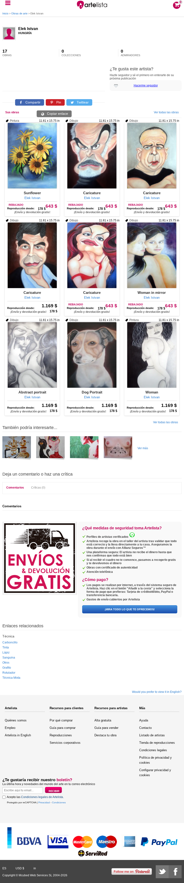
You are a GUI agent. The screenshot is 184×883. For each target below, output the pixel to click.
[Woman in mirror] (151, 255)
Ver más (143, 448)
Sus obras (12, 112)
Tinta (5, 647)
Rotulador (8, 672)
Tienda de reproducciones (157, 742)
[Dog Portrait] (91, 355)
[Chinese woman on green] (84, 449)
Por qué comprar (61, 720)
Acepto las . (35, 797)
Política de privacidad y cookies (155, 760)
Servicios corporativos (65, 742)
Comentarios (15, 487)
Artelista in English (18, 735)
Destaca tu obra (105, 735)
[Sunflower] (32, 155)
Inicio (5, 13)
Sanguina (8, 657)
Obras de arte (19, 13)
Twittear (82, 102)
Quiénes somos (16, 720)
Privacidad (44, 802)
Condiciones (59, 802)
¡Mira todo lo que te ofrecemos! (130, 609)
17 (7, 53)
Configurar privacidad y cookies (155, 772)
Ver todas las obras (166, 112)
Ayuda (143, 720)
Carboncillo (9, 642)
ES (4, 868)
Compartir (32, 102)
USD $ (20, 868)
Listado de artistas (152, 735)
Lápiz (6, 652)
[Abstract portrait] (32, 355)
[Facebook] (175, 871)
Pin (58, 102)
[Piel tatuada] (118, 449)
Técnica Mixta (11, 677)
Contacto (145, 728)
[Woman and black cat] (50, 449)
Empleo (10, 728)
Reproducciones (61, 735)
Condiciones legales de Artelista (42, 797)
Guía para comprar (62, 728)
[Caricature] (91, 155)
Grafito (6, 667)
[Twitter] (162, 871)
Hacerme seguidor (146, 85)
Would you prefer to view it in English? (157, 692)
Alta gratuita (102, 720)
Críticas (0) (38, 487)
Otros (5, 662)
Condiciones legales (153, 750)
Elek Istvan (28, 29)
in (35, 868)
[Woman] (151, 355)
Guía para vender (106, 728)
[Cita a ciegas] (16, 449)
